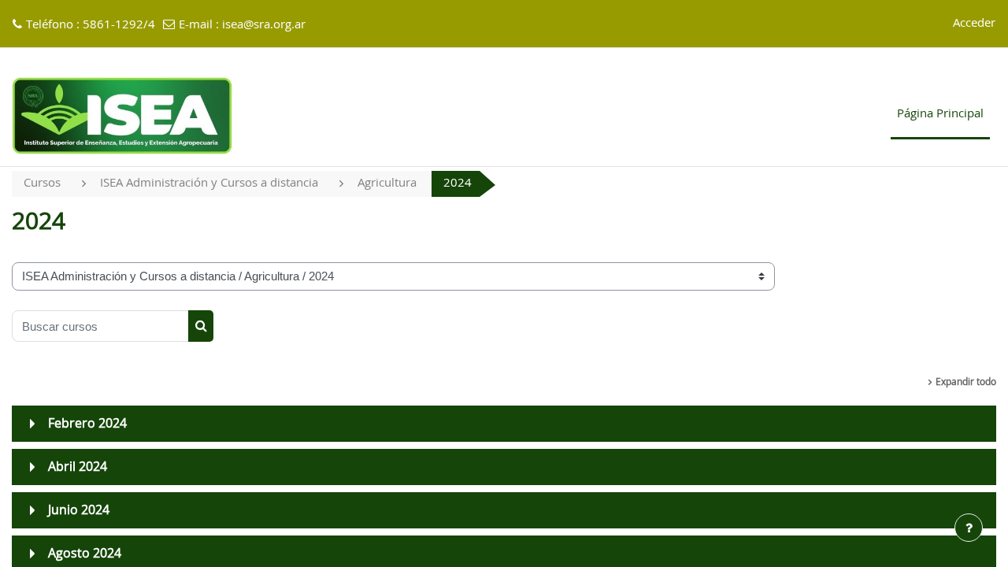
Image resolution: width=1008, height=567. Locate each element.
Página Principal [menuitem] (940, 114)
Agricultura (387, 183)
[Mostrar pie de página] (968, 527)
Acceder (974, 23)
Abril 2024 (77, 467)
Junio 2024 (78, 510)
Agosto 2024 (84, 553)
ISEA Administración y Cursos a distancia (209, 183)
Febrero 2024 (87, 423)
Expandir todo (966, 382)
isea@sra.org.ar (264, 25)
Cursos (42, 183)
